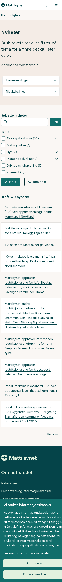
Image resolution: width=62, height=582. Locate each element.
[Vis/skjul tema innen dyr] (56, 152)
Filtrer (13, 182)
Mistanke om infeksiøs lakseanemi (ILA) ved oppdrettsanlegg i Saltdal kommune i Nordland (29, 211)
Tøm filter (39, 182)
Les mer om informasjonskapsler (26, 553)
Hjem (4, 15)
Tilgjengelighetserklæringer (20, 499)
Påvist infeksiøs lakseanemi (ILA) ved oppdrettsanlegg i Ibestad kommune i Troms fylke (31, 390)
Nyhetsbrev (9, 483)
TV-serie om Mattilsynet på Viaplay (29, 245)
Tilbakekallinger (16, 91)
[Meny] (56, 5)
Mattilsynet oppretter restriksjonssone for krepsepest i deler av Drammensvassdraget (28, 369)
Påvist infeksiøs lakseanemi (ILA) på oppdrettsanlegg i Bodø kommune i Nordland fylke (30, 261)
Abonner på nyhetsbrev (18, 65)
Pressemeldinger (17, 80)
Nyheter (16, 15)
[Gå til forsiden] (12, 5)
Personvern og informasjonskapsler (26, 491)
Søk (55, 122)
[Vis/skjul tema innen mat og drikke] (56, 145)
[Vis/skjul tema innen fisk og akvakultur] (56, 138)
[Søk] (45, 5)
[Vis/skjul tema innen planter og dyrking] (56, 158)
